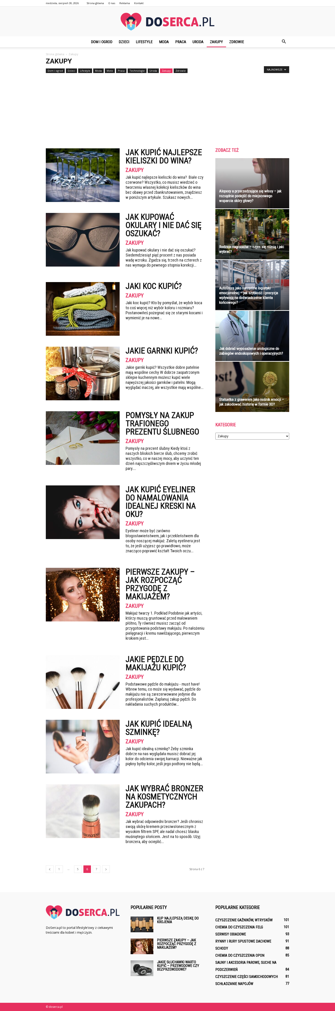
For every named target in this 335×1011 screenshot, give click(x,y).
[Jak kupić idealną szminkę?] (83, 746)
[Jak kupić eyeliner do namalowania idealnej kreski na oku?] (83, 512)
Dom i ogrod (101, 41)
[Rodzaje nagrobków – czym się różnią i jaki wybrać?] (252, 234)
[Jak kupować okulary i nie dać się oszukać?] (83, 240)
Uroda (198, 41)
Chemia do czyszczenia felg (239, 927)
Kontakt (139, 3)
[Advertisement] (167, 109)
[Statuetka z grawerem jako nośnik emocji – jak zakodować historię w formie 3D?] (252, 387)
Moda (164, 41)
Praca (180, 41)
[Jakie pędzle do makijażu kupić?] (83, 682)
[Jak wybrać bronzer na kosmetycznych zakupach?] (83, 811)
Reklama (124, 3)
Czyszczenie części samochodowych (246, 976)
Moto (110, 70)
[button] (283, 41)
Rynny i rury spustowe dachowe (243, 941)
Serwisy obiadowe (230, 934)
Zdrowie (236, 41)
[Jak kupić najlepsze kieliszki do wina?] (83, 175)
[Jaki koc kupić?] (83, 309)
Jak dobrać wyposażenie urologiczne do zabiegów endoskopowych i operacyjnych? (251, 351)
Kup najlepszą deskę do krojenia (178, 920)
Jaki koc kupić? (154, 286)
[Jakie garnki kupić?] (83, 373)
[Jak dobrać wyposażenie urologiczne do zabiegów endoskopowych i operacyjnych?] (252, 336)
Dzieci (124, 41)
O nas (111, 3)
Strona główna (95, 3)
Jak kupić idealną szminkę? (159, 728)
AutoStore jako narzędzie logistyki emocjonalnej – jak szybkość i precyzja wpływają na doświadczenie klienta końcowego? (248, 295)
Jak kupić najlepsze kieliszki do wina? (164, 156)
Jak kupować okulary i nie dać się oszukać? (163, 225)
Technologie (137, 70)
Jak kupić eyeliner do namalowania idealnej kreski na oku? (161, 502)
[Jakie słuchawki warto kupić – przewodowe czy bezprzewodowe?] (142, 968)
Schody (221, 948)
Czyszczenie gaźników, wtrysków (244, 920)
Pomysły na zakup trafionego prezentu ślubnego (162, 424)
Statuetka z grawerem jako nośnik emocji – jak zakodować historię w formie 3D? (251, 401)
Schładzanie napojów (234, 984)
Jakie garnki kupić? (162, 351)
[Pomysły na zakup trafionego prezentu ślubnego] (83, 438)
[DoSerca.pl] (167, 22)
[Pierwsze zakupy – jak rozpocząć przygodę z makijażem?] (83, 594)
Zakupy (216, 41)
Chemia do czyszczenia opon (239, 955)
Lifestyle (144, 41)
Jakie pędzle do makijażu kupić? (156, 663)
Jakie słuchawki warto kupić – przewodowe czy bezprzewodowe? (178, 966)
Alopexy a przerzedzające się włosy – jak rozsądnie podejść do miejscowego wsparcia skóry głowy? (250, 196)
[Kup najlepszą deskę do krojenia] (142, 924)
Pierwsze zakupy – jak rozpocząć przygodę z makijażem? (160, 584)
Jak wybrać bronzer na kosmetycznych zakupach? (164, 797)
